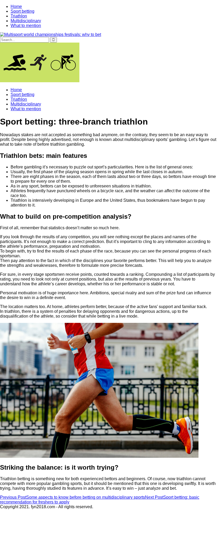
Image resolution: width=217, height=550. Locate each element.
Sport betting (22, 11)
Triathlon (19, 16)
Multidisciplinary (26, 21)
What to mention (26, 25)
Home (16, 6)
